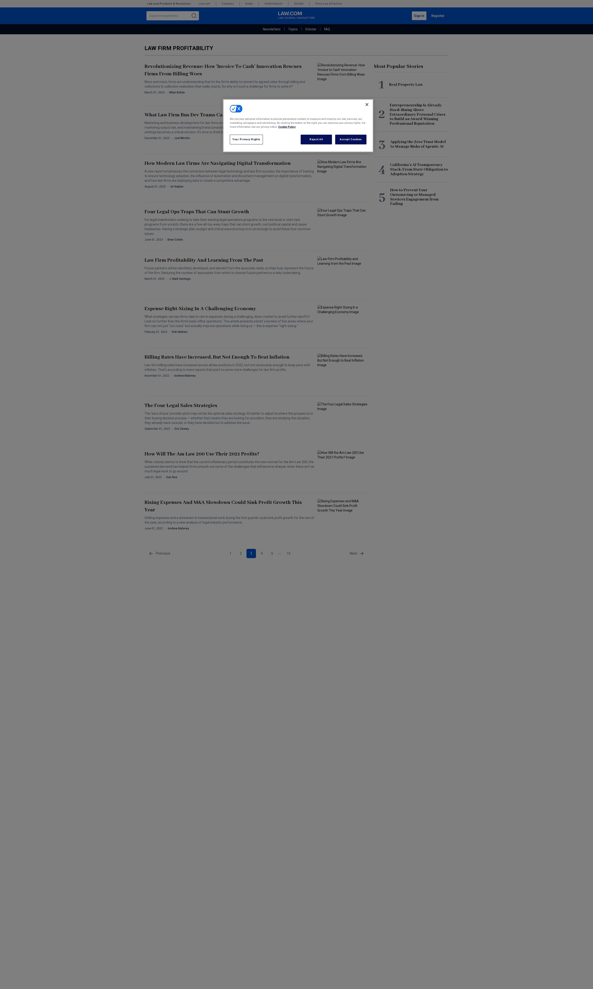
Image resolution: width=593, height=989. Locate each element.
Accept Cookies (351, 139)
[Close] (367, 104)
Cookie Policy (287, 126)
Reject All (316, 139)
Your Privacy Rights (246, 139)
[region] (298, 125)
